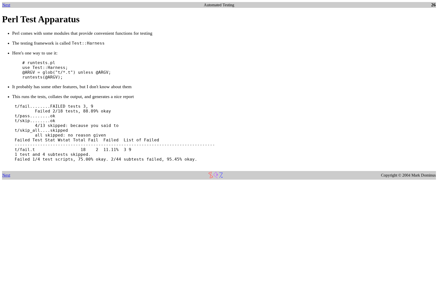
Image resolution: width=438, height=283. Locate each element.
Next (6, 5)
